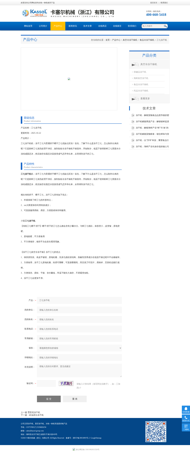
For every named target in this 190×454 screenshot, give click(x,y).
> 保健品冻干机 (139, 72)
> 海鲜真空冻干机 (140, 78)
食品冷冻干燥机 (147, 40)
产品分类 (149, 55)
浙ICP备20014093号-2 (81, 438)
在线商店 (102, 26)
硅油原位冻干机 (36, 415)
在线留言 (117, 26)
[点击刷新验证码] (66, 383)
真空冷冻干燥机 (130, 40)
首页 (108, 40)
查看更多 (145, 98)
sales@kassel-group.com (35, 431)
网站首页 (28, 26)
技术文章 (87, 26)
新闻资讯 (73, 26)
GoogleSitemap (96, 438)
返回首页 (153, 3)
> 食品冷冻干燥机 (140, 84)
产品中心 (58, 26)
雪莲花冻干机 (34, 412)
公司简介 (43, 26)
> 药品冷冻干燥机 (140, 91)
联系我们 (164, 3)
